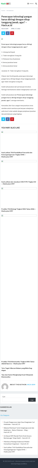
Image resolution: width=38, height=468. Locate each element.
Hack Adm (4, 28)
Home (3, 10)
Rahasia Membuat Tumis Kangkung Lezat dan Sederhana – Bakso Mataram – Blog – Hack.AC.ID (19, 430)
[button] (30, 4)
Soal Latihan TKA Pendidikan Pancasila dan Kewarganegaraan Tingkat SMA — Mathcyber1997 (16, 155)
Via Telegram (4, 415)
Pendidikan (10, 10)
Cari (3, 396)
